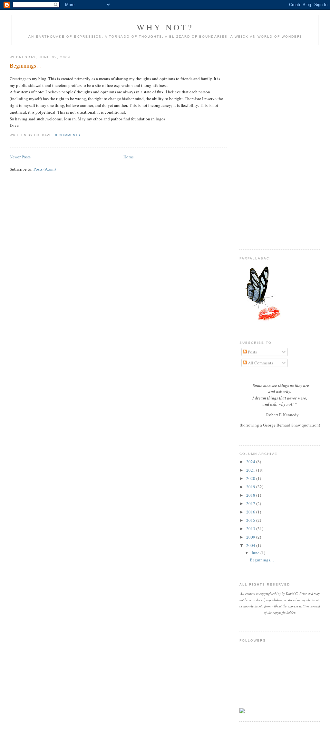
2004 (251, 545)
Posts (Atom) (45, 169)
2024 (251, 462)
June (255, 553)
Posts (252, 352)
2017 (251, 503)
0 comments (67, 135)
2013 (251, 528)
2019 (251, 487)
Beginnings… (26, 65)
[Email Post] (82, 135)
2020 (251, 478)
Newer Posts (20, 157)
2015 (251, 520)
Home (128, 157)
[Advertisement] (279, 146)
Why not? (165, 27)
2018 (251, 495)
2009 (251, 537)
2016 (251, 512)
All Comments (260, 363)
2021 (251, 470)
